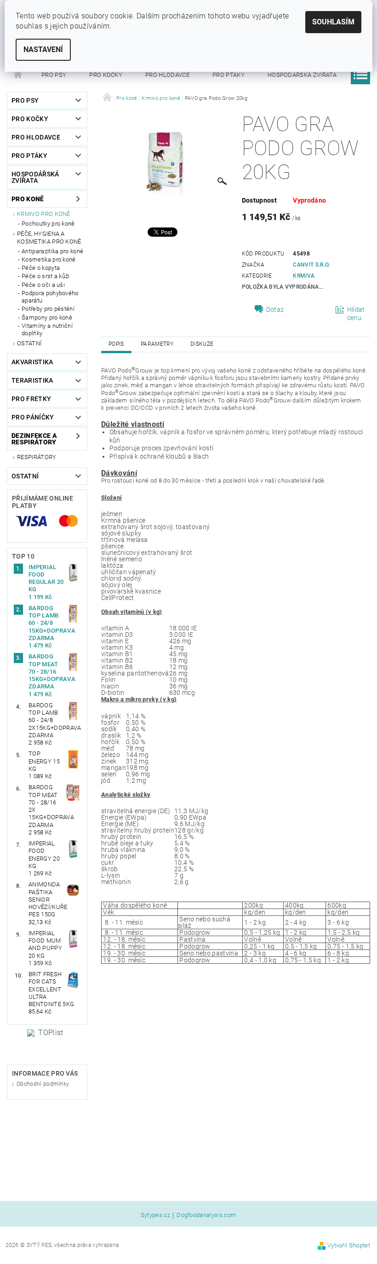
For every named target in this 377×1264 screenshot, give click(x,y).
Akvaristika (32, 362)
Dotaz (275, 309)
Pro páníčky (32, 417)
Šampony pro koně (47, 317)
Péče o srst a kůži (46, 276)
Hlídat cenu (356, 313)
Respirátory (37, 457)
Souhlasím (333, 21)
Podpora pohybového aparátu (50, 297)
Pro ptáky (228, 74)
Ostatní (29, 343)
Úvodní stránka (18, 75)
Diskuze (201, 344)
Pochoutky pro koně (48, 223)
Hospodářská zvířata (302, 74)
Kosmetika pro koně (49, 259)
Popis (116, 344)
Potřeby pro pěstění (48, 308)
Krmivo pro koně (43, 213)
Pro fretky (31, 398)
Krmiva (303, 276)
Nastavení (43, 49)
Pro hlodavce (167, 74)
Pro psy (53, 74)
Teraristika (32, 380)
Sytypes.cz (155, 1215)
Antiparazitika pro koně (52, 251)
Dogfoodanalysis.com (206, 1215)
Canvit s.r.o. (311, 265)
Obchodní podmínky (43, 1084)
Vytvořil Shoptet (348, 1245)
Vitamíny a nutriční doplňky (47, 329)
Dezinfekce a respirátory (34, 439)
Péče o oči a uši (43, 284)
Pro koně (27, 199)
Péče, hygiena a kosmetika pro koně (49, 237)
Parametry (157, 344)
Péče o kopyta (41, 267)
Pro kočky (105, 74)
